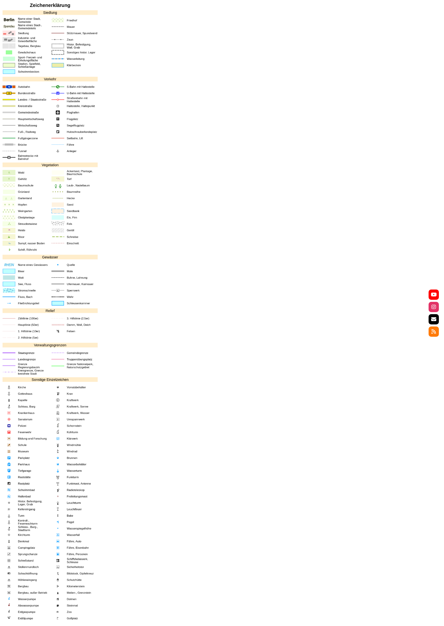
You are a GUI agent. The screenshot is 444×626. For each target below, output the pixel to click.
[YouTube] (434, 295)
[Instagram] (434, 307)
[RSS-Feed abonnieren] (434, 331)
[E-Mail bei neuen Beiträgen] (434, 319)
